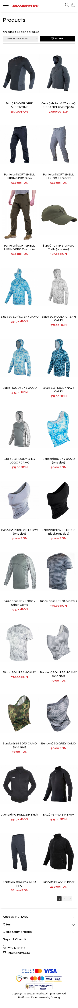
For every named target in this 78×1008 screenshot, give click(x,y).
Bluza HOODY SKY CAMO (19, 388)
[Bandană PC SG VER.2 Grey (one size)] (19, 500)
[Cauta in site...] (67, 5)
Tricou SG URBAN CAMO (19, 672)
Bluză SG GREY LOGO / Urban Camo (19, 602)
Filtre (58, 38)
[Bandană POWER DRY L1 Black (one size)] (58, 500)
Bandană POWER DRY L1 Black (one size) (58, 531)
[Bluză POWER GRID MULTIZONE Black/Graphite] (19, 73)
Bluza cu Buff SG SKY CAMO (20, 316)
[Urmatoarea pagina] (69, 898)
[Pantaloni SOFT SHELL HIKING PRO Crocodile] (19, 216)
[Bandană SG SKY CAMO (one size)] (58, 429)
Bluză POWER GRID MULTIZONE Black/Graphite (19, 105)
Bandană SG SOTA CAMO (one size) (19, 745)
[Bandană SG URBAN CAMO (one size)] (58, 642)
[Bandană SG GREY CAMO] (58, 713)
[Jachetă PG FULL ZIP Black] (19, 785)
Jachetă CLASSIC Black (59, 882)
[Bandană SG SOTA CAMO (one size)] (19, 713)
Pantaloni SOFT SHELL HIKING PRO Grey (58, 176)
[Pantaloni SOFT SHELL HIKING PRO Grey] (58, 144)
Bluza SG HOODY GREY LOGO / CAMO (19, 460)
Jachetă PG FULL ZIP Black (19, 814)
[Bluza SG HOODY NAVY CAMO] (58, 358)
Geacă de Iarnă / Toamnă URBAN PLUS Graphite (58, 105)
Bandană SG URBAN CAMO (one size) (58, 674)
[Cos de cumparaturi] (73, 5)
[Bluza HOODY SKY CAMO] (19, 358)
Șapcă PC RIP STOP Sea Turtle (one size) (58, 247)
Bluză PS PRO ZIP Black (58, 814)
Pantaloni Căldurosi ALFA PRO (19, 883)
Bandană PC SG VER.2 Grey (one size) (19, 531)
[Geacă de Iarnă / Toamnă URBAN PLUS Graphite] (58, 73)
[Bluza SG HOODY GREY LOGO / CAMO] (19, 429)
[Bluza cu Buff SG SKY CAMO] (19, 287)
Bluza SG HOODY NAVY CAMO (58, 389)
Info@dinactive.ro (18, 953)
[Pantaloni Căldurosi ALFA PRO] (19, 852)
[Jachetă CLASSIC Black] (58, 852)
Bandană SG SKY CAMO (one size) (58, 460)
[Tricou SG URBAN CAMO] (19, 642)
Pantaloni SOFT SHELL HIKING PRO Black (19, 176)
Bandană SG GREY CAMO (58, 743)
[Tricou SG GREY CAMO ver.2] (58, 571)
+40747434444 (16, 947)
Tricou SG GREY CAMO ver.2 (58, 601)
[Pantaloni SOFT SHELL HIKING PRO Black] (19, 144)
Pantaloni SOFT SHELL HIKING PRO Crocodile (19, 247)
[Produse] (6, 7)
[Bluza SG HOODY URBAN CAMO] (58, 287)
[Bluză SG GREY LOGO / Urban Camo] (19, 571)
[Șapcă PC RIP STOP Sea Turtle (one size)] (58, 216)
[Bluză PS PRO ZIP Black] (58, 785)
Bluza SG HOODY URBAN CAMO (58, 318)
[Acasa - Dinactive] (25, 6)
